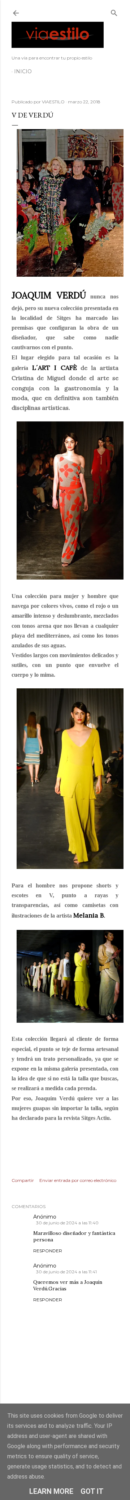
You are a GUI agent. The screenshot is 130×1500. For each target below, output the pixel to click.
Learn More (51, 1491)
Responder (47, 1250)
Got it (92, 1491)
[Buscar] (114, 11)
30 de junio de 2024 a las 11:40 (67, 1222)
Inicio (23, 71)
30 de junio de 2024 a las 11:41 (66, 1271)
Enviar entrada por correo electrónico (77, 1180)
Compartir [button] (23, 1180)
